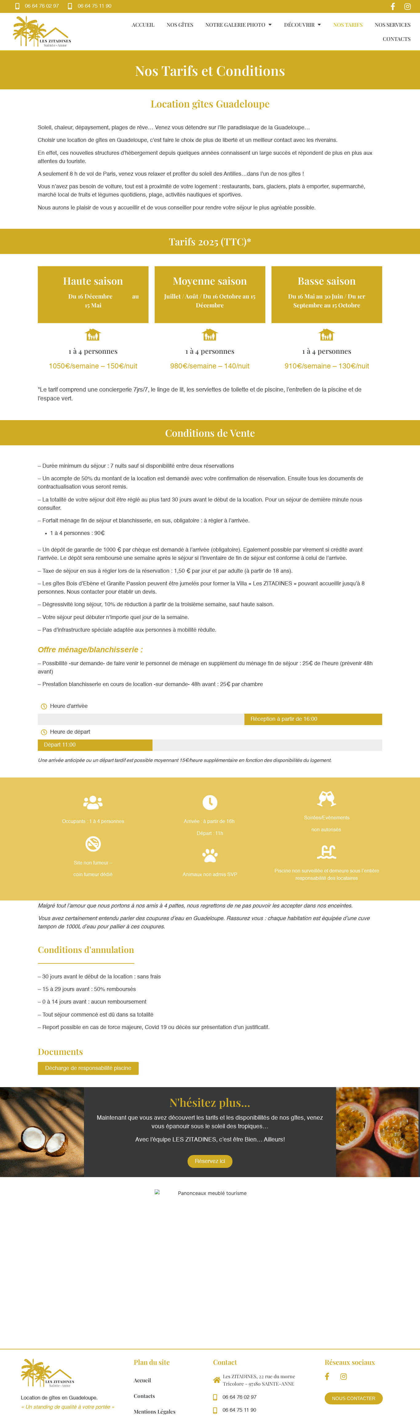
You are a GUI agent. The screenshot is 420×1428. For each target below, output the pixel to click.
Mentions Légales (155, 1411)
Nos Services (392, 24)
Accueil (143, 24)
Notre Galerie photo (235, 24)
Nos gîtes (180, 24)
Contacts (396, 38)
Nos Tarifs (348, 24)
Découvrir (299, 24)
